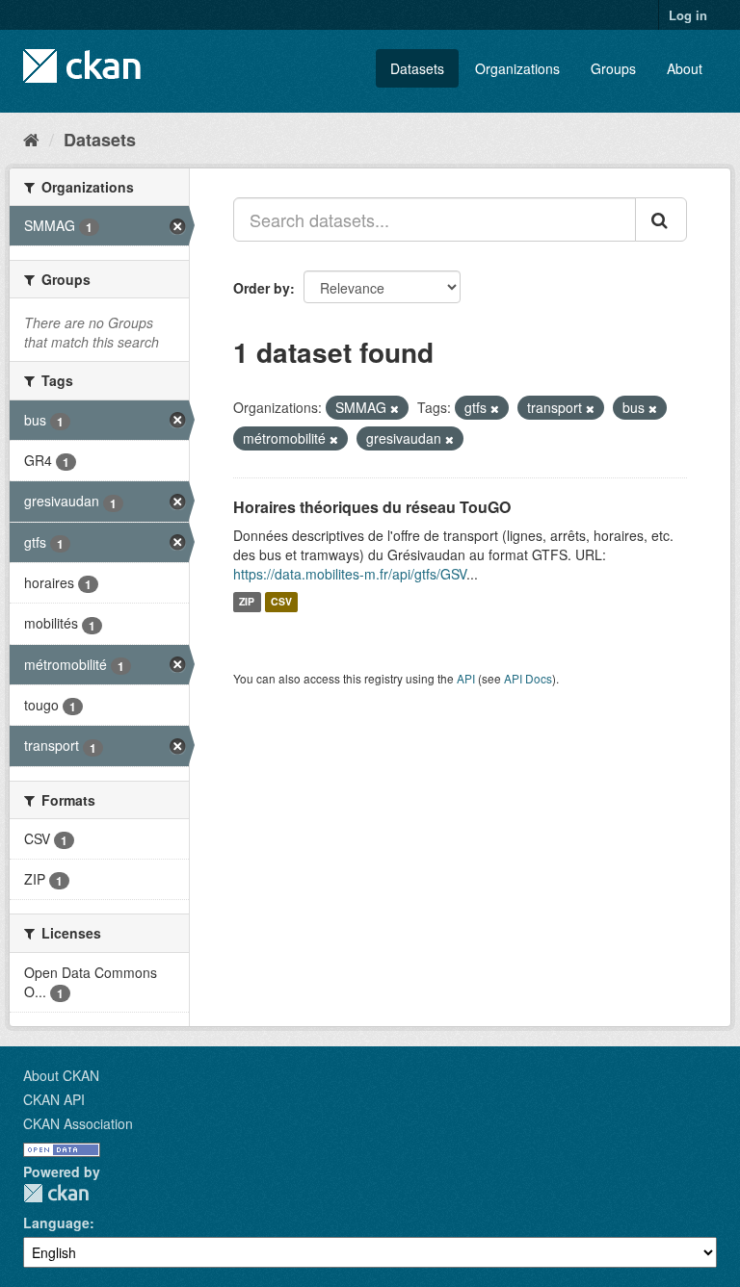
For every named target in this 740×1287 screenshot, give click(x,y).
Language (56, 1222)
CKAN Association (78, 1123)
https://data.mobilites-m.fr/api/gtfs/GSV (349, 573)
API (466, 678)
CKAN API (54, 1099)
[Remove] (394, 408)
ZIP (246, 602)
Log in (688, 15)
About (684, 68)
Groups (613, 68)
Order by (261, 287)
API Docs (528, 678)
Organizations (517, 68)
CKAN (56, 1193)
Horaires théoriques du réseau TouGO (372, 507)
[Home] (31, 138)
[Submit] (661, 219)
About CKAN (61, 1075)
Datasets (417, 68)
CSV (281, 602)
